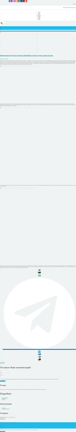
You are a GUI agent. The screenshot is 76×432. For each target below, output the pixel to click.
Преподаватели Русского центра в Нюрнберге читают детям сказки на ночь (26, 55)
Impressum (7, 379)
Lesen (4, 431)
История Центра (5, 397)
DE (73, 4)
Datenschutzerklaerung (6, 408)
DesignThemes (19, 422)
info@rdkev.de (2, 419)
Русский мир (6, 58)
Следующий (2, 363)
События (1, 58)
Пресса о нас (4, 398)
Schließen (1, 431)
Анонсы (3, 399)
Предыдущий (2, 362)
